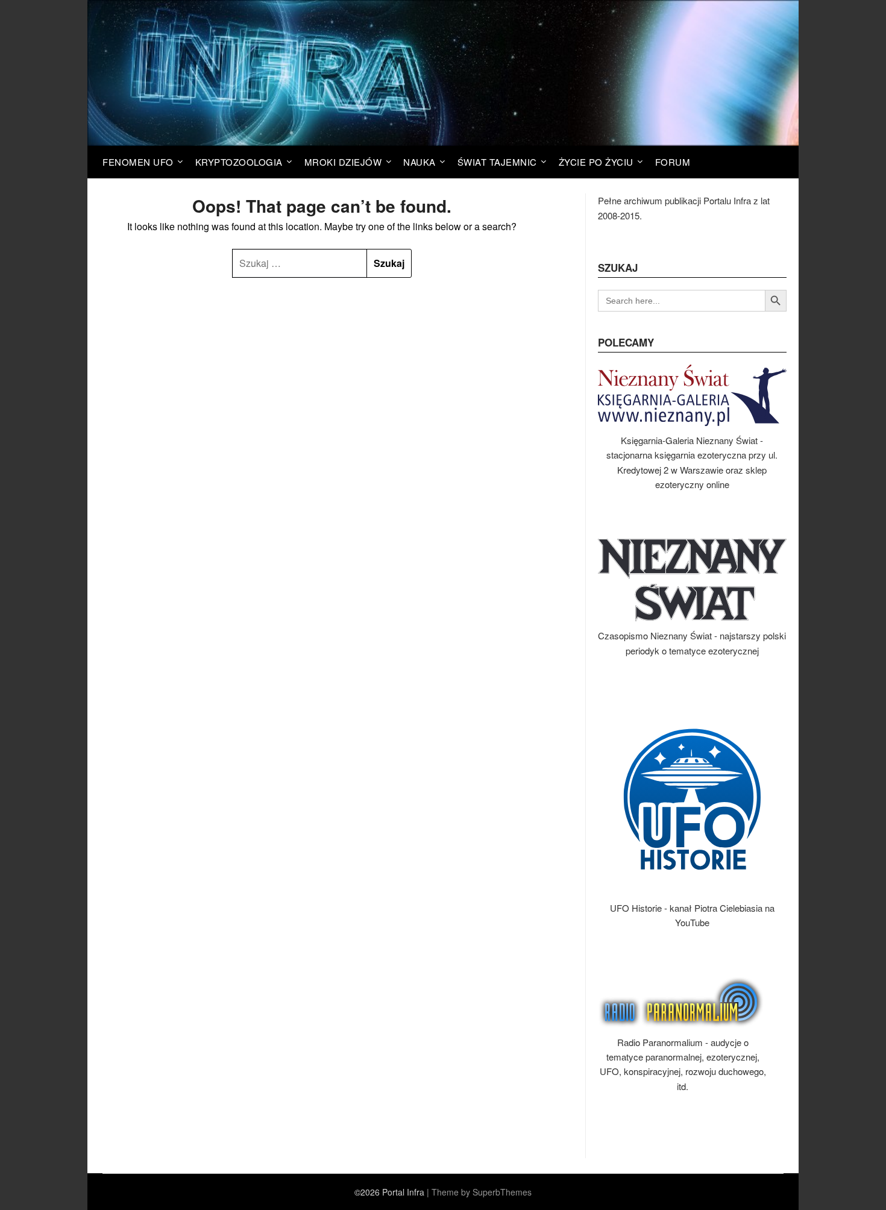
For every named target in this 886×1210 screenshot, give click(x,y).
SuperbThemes (502, 1192)
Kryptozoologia (239, 161)
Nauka (419, 161)
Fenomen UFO (138, 161)
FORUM (673, 161)
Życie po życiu (596, 161)
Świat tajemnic (497, 161)
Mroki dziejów (343, 161)
